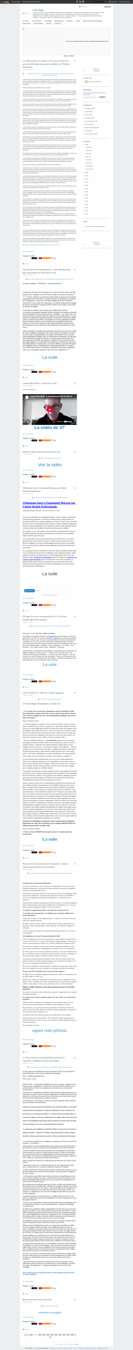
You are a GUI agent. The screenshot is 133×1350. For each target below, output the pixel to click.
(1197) (89, 115)
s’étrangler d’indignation (42, 557)
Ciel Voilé (38, 9)
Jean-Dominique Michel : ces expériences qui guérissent (92, 41)
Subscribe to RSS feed (94, 81)
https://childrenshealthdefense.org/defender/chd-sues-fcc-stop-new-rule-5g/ (41, 245)
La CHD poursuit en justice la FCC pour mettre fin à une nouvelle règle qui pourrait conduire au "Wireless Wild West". (46, 64)
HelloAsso (97, 71)
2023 (86, 179)
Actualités (36, 21)
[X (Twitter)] (80, 2)
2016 (86, 201)
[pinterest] (83, 2)
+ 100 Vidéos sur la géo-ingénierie (95, 226)
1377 (60, 1334)
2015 (86, 204)
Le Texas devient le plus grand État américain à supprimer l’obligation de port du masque (44, 1059)
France (38, 590)
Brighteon (59, 21)
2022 (86, 182)
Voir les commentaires (28, 251)
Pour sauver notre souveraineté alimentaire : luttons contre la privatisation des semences (45, 865)
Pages (48, 23)
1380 (72, 1334)
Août (87, 147)
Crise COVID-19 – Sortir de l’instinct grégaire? (43, 693)
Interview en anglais (49, 1312)
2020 (86, 188)
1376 (56, 1334)
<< (25, 1334)
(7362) (90, 108)
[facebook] (77, 2)
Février (88, 166)
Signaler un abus (67, 1348)
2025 (86, 172)
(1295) (89, 111)
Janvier (88, 169)
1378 (64, 1334)
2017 (86, 198)
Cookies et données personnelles (87, 1348)
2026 (86, 144)
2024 (86, 176)
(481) (88, 130)
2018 (86, 195)
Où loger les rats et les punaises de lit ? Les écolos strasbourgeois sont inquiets (45, 618)
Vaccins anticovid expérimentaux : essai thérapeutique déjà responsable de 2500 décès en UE (46, 271)
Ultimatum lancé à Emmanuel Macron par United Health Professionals (44, 489)
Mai (87, 156)
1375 (52, 1334)
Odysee (69, 21)
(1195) (89, 118)
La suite (49, 357)
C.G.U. (75, 1348)
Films (78, 21)
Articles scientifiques (93, 21)
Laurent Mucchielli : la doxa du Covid (39, 383)
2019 (86, 191)
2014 (86, 207)
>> (50, 1337)
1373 (44, 1334)
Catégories (38, 23)
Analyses (26, 23)
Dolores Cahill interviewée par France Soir (41, 452)
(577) (92, 127)
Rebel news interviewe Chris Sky (37, 1299)
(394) (91, 134)
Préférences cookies (103, 1348)
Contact (57, 23)
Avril (87, 159)
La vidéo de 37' (49, 427)
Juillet (87, 150)
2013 (86, 211)
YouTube (48, 21)
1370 (31, 1334)
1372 (40, 1334)
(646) (89, 124)
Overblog (76, 1344)
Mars (87, 163)
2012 (86, 214)
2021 (86, 185)
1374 (48, 1334)
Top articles (53, 1348)
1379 (68, 1334)
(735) (91, 121)
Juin (87, 153)
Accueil (26, 21)
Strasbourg (52, 636)
